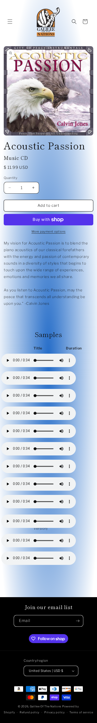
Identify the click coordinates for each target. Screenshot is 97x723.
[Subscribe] (77, 621)
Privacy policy (54, 712)
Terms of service (81, 712)
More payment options (49, 231)
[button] (9, 21)
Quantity (10, 178)
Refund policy (30, 712)
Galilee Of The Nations (45, 706)
